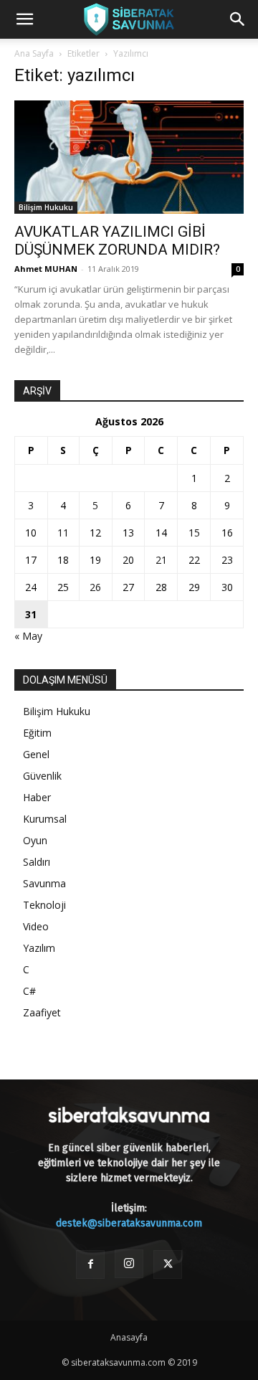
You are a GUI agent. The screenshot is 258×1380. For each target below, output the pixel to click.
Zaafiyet (42, 1012)
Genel (36, 754)
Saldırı (36, 862)
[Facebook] (90, 1264)
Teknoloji (44, 905)
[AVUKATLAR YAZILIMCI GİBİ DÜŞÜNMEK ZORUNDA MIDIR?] (129, 157)
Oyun (35, 840)
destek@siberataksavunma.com (129, 1223)
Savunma (44, 883)
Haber (37, 797)
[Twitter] (167, 1264)
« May (28, 636)
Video (36, 926)
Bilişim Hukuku (46, 207)
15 (194, 532)
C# (29, 991)
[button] (24, 19)
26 (95, 587)
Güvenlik (42, 776)
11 (63, 532)
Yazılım (39, 948)
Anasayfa (129, 1337)
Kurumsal (45, 819)
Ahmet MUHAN (45, 268)
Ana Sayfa (34, 53)
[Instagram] (129, 1263)
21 (161, 560)
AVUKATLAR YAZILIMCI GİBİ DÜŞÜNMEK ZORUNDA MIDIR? (117, 240)
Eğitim (37, 732)
